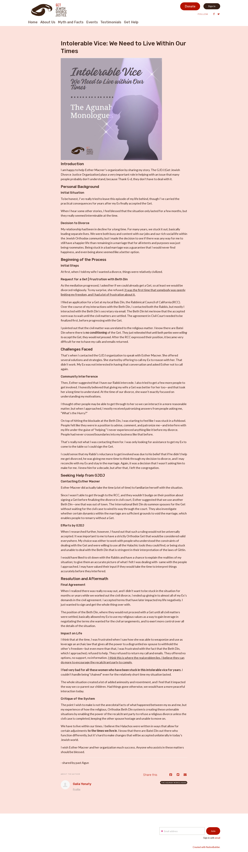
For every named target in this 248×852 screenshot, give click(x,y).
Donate (190, 6)
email (217, 837)
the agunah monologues (173, 783)
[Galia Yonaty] (65, 784)
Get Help (131, 22)
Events (92, 22)
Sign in (211, 6)
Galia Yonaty (82, 784)
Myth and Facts (71, 22)
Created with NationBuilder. (206, 847)
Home (33, 22)
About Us (47, 22)
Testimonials (110, 22)
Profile (76, 789)
